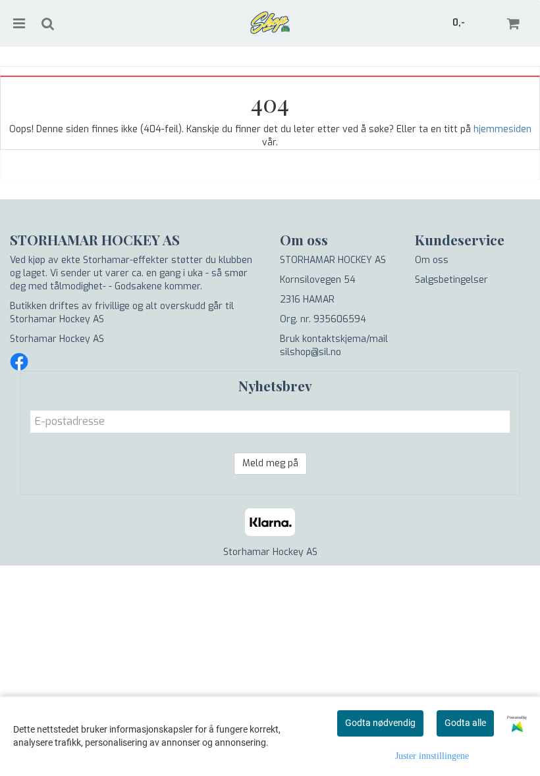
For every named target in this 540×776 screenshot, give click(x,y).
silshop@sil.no (310, 352)
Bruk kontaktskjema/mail (334, 339)
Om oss (431, 260)
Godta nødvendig (380, 722)
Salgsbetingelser (451, 280)
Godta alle (465, 722)
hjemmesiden (502, 129)
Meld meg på (270, 463)
